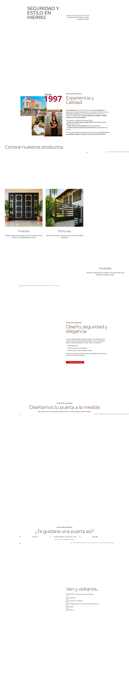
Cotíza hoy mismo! (86, 411)
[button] (18, 537)
